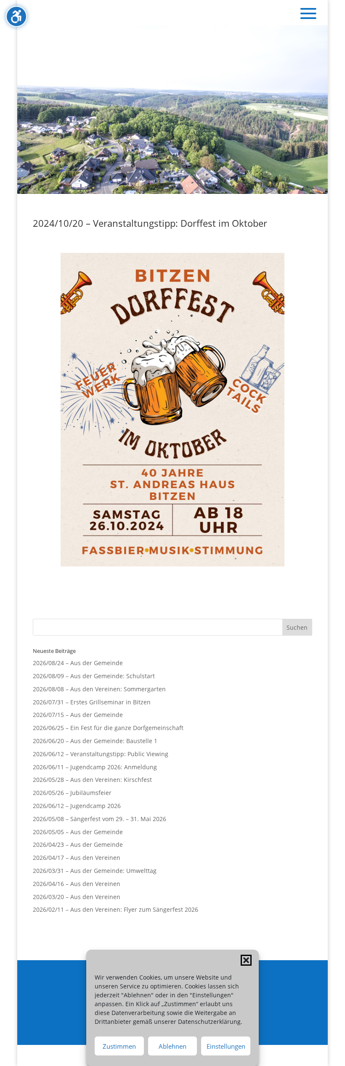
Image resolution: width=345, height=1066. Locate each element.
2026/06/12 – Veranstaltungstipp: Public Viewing (100, 754)
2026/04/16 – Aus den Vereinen (76, 884)
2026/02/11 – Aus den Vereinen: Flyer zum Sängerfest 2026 (115, 909)
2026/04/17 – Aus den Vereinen (76, 858)
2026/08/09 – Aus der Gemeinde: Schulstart (94, 676)
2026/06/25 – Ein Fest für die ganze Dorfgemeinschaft (108, 728)
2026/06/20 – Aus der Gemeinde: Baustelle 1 (95, 741)
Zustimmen (119, 1046)
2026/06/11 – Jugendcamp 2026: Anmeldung (95, 767)
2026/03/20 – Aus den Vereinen (76, 897)
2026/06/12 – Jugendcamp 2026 (77, 806)
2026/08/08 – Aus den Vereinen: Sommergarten (99, 689)
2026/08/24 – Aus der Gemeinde (78, 663)
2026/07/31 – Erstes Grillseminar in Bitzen (92, 702)
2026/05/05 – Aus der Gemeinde (78, 832)
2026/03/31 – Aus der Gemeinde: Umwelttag (95, 871)
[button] (246, 960)
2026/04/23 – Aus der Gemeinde (78, 844)
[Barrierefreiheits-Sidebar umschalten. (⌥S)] (16, 16)
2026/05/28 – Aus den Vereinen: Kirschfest (92, 780)
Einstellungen (226, 1046)
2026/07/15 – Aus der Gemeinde (78, 715)
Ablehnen (172, 1046)
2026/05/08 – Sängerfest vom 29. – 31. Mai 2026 (99, 819)
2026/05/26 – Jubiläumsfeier (72, 793)
